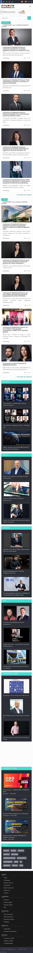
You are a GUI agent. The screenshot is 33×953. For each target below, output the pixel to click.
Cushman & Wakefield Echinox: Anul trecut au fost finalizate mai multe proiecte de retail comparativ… (16, 261)
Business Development (10, 931)
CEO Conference (8, 914)
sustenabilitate (8, 861)
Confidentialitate (8, 943)
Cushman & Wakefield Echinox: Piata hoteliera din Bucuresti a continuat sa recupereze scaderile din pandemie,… (16, 181)
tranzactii (6, 854)
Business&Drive (22, 858)
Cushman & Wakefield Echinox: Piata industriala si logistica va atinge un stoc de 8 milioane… (16, 81)
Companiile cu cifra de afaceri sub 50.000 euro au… (16, 695)
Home (5, 877)
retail (21, 865)
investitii (13, 850)
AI (20, 861)
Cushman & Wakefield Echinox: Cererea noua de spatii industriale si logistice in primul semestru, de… (16, 148)
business (6, 850)
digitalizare (7, 865)
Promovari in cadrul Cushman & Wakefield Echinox (14, 364)
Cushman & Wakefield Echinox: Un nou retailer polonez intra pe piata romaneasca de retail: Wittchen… (15, 294)
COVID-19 (20, 850)
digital (16, 861)
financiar (14, 865)
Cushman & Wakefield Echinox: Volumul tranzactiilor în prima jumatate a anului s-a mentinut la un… (16, 49)
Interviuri (6, 900)
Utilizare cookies (8, 941)
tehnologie (15, 854)
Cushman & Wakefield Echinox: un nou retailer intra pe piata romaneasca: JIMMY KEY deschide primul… (15, 330)
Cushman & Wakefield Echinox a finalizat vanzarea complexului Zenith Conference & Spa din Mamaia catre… (16, 226)
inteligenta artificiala (9, 858)
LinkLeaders (7, 929)
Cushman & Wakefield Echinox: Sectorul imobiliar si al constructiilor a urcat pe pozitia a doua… (16, 114)
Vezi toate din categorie (24, 195)
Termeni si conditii (9, 938)
